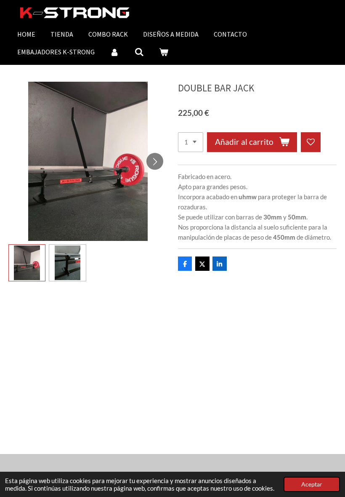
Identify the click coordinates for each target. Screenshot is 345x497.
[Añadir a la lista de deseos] (311, 142)
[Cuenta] (114, 52)
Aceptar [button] (311, 484)
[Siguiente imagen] (154, 161)
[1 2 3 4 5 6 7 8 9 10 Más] (190, 142)
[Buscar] (139, 52)
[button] (26, 262)
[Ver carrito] (164, 52)
